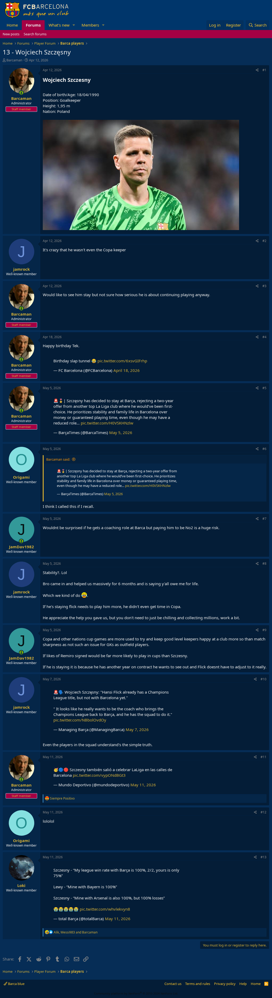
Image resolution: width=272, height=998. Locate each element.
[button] (74, 25)
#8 (264, 563)
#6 (264, 449)
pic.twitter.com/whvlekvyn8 (105, 909)
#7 (264, 518)
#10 (263, 679)
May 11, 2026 (143, 784)
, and (75, 932)
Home (12, 25)
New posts (11, 34)
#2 (264, 241)
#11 (263, 757)
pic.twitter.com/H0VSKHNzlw (107, 423)
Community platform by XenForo (136, 993)
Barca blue (15, 983)
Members (90, 25)
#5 (264, 388)
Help (243, 983)
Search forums (35, 34)
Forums (33, 25)
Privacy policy (225, 983)
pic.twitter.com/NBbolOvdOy (79, 720)
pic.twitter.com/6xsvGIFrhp (122, 360)
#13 (263, 857)
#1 (264, 70)
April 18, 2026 (126, 370)
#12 (263, 812)
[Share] (257, 70)
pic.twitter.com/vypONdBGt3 (99, 775)
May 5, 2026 (120, 432)
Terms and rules (197, 983)
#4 (264, 337)
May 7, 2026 (137, 729)
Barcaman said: (58, 459)
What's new (59, 25)
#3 (264, 286)
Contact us (172, 983)
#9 (264, 630)
